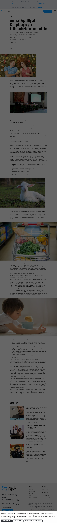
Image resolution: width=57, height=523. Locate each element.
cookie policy (22, 515)
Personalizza (18, 520)
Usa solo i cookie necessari (33, 520)
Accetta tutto (6, 520)
